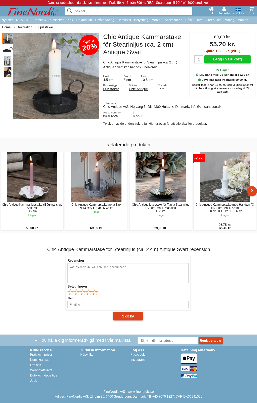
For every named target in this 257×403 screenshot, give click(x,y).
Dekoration (84, 20)
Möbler (156, 20)
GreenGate (213, 20)
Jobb (33, 380)
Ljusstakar (111, 89)
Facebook (138, 354)
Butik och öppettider (44, 375)
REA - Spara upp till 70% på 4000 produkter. (178, 2)
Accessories (173, 20)
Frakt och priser (41, 354)
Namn (71, 298)
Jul (28, 20)
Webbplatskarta (41, 370)
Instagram (138, 359)
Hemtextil (124, 20)
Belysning (141, 20)
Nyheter (7, 20)
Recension (75, 260)
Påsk (189, 20)
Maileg (229, 20)
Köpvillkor (87, 354)
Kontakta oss (39, 359)
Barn (199, 20)
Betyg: (77, 286)
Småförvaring (104, 20)
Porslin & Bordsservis (49, 20)
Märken (243, 20)
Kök (70, 20)
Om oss (35, 365)
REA (19, 20)
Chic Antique (138, 89)
